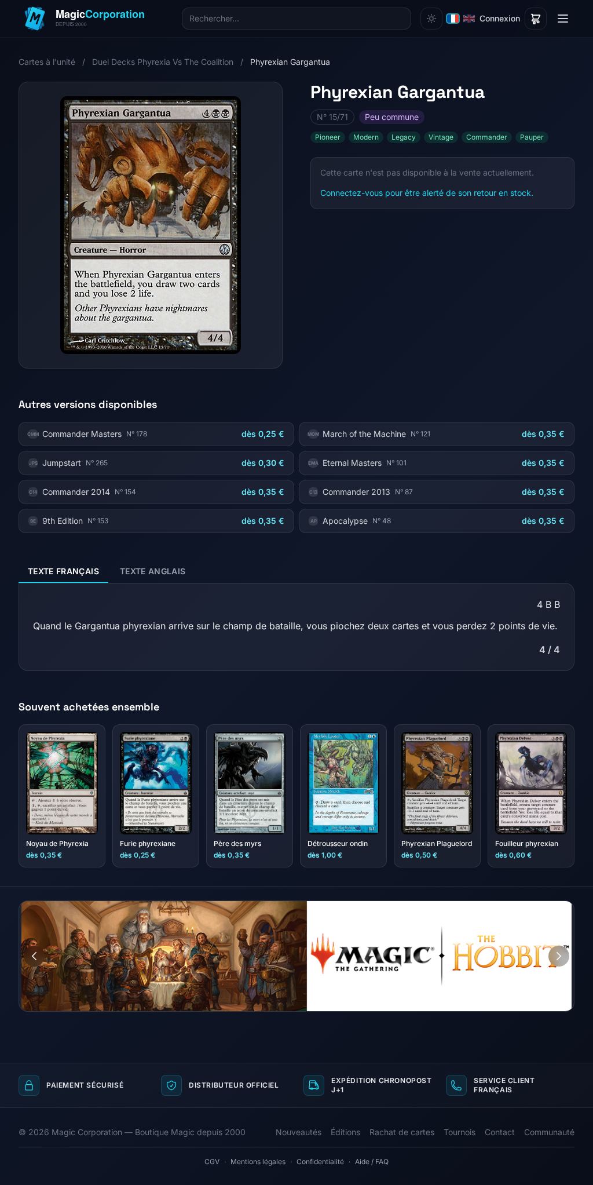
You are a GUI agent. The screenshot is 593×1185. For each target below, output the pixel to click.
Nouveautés (298, 1132)
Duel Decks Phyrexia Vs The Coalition (162, 62)
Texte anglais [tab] (153, 571)
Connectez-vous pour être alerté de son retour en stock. (426, 193)
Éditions (345, 1132)
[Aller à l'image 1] (554, 909)
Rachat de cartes (401, 1132)
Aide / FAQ (372, 1161)
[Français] (453, 18)
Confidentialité (320, 1161)
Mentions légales (257, 1161)
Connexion (499, 18)
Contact (500, 1132)
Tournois (459, 1132)
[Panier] (536, 19)
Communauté (549, 1132)
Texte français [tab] (63, 571)
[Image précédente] (34, 956)
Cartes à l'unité (47, 62)
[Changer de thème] (431, 19)
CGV (211, 1161)
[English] (469, 18)
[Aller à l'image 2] (565, 909)
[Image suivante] (558, 956)
